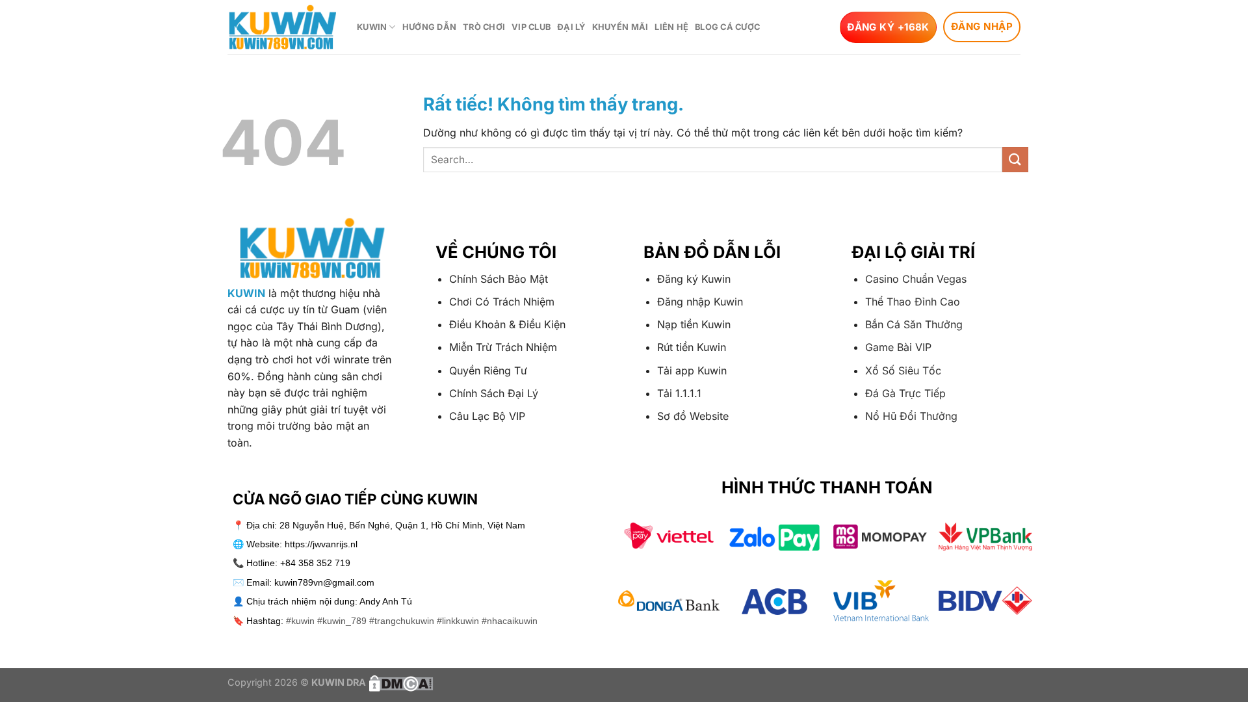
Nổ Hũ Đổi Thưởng (911, 416)
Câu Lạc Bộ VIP (487, 416)
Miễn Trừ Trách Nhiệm (503, 347)
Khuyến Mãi (620, 27)
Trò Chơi (484, 27)
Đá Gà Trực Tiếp (905, 393)
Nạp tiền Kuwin (694, 324)
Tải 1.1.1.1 (679, 393)
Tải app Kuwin (692, 370)
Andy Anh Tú (385, 601)
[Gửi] (1015, 159)
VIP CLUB (531, 27)
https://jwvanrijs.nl (321, 544)
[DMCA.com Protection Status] (400, 682)
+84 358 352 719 (315, 563)
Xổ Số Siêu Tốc (903, 370)
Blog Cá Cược (727, 27)
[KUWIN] (282, 27)
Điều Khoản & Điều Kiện (507, 324)
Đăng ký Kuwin (694, 278)
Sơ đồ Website (693, 416)
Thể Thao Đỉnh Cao (912, 301)
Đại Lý (571, 27)
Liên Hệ (671, 27)
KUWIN (372, 27)
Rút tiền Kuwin (691, 347)
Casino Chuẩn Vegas (916, 278)
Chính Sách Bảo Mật (498, 278)
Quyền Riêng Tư (488, 370)
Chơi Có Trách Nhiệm (501, 301)
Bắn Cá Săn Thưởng (914, 324)
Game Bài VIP (898, 347)
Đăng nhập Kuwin (700, 301)
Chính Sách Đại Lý (493, 393)
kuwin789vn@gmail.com (324, 582)
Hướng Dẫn (429, 27)
